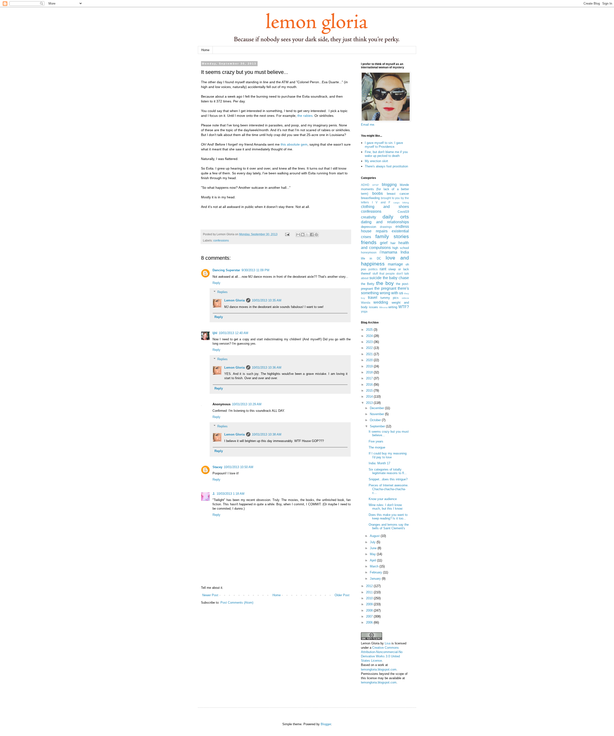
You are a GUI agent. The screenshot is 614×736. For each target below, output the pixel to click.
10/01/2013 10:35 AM (266, 300)
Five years (376, 441)
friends (369, 242)
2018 (370, 372)
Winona (383, 307)
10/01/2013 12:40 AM (233, 333)
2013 (370, 403)
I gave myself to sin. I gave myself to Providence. (384, 144)
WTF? (403, 307)
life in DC (371, 258)
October (376, 420)
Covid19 (403, 211)
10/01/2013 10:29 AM (246, 404)
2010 (370, 598)
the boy (385, 283)
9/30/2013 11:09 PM (255, 270)
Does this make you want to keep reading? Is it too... (388, 516)
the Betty (367, 284)
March (374, 566)
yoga (364, 311)
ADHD (365, 184)
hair (393, 243)
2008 (370, 610)
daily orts (396, 216)
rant (383, 269)
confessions (221, 240)
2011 (370, 592)
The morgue (377, 447)
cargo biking (401, 202)
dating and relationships (385, 222)
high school (400, 248)
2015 (370, 390)
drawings (386, 226)
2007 (370, 616)
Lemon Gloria (234, 300)
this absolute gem (294, 144)
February (376, 572)
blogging (389, 185)
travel (372, 297)
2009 (370, 604)
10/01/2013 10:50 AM (238, 467)
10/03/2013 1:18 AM (230, 493)
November (377, 414)
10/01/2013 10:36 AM (266, 367)
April (373, 560)
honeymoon (369, 252)
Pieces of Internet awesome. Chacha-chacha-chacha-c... (388, 489)
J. (214, 493)
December (377, 408)
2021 (370, 354)
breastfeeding (370, 198)
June (374, 548)
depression (368, 227)
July (373, 542)
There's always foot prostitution (386, 166)
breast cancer (398, 193)
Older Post (342, 595)
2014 (370, 396)
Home (205, 50)
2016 (370, 384)
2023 (370, 342)
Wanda (365, 302)
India (405, 252)
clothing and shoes (385, 207)
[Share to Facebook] (311, 234)
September (378, 426)
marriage (395, 264)
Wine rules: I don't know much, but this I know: (386, 507)
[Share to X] (307, 234)
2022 (370, 348)
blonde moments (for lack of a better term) (385, 189)
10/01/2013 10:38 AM (266, 434)
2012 (370, 586)
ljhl (215, 333)
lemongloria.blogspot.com (378, 669)
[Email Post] (287, 234)
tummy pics (389, 298)
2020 (370, 360)
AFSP (375, 185)
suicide (375, 278)
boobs (377, 193)
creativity (368, 217)
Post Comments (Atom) (236, 602)
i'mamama (388, 252)
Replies (222, 292)
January (376, 578)
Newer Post (210, 595)
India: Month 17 (379, 463)
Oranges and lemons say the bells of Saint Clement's (389, 526)
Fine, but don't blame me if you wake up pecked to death (386, 154)
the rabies (305, 116)
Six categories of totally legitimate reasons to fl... (388, 471)
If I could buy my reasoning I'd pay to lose (388, 455)
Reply (216, 283)
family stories (392, 236)
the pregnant (385, 288)
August (375, 536)
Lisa (387, 643)
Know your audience (383, 499)
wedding (380, 302)
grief (383, 243)
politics (373, 269)
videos (405, 298)
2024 (370, 336)
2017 (370, 378)
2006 (370, 622)
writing (392, 307)
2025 (370, 329)
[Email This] (298, 234)
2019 (370, 366)
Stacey (217, 467)
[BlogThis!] (302, 234)
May (373, 554)
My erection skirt (376, 161)
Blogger (326, 724)
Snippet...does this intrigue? (388, 479)
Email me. (368, 124)
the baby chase (396, 278)
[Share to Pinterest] (316, 234)
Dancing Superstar (226, 270)
